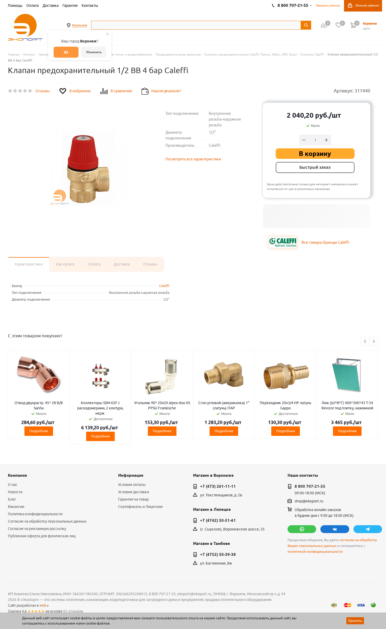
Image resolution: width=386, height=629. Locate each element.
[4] (25, 91)
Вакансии (16, 507)
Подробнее (38, 431)
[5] (30, 91)
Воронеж (79, 25)
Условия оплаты (132, 484)
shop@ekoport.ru (309, 501)
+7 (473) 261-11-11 (218, 486)
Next (373, 341)
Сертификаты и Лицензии (140, 507)
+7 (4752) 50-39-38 (218, 554)
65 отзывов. (73, 611)
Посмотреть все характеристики (193, 159)
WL (44, 605)
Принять (355, 621)
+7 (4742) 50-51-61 (218, 520)
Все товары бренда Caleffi (325, 242)
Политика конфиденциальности (35, 514)
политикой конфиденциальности (315, 552)
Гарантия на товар (133, 499)
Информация (130, 475)
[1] (10, 91)
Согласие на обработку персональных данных (47, 521)
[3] (20, 91)
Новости (15, 492)
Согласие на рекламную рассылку (37, 529)
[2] (15, 91)
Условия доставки (133, 492)
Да (66, 52)
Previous (365, 341)
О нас (12, 484)
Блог (12, 499)
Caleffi (164, 286)
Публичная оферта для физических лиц (42, 536)
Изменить (93, 52)
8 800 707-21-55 (310, 486)
